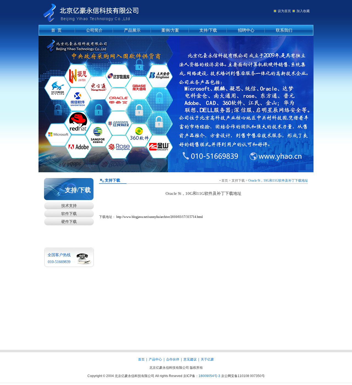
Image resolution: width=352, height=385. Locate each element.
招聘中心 (246, 30)
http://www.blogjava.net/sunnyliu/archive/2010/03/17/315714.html (159, 217)
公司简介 (94, 30)
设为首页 (284, 11)
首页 (224, 180)
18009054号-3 (209, 376)
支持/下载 (208, 30)
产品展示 (132, 30)
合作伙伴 (172, 359)
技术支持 (69, 206)
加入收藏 (303, 11)
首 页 (56, 30)
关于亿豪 (207, 359)
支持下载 (238, 180)
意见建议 (190, 359)
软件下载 (69, 214)
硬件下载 (69, 222)
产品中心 (155, 359)
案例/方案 (170, 30)
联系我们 (284, 30)
